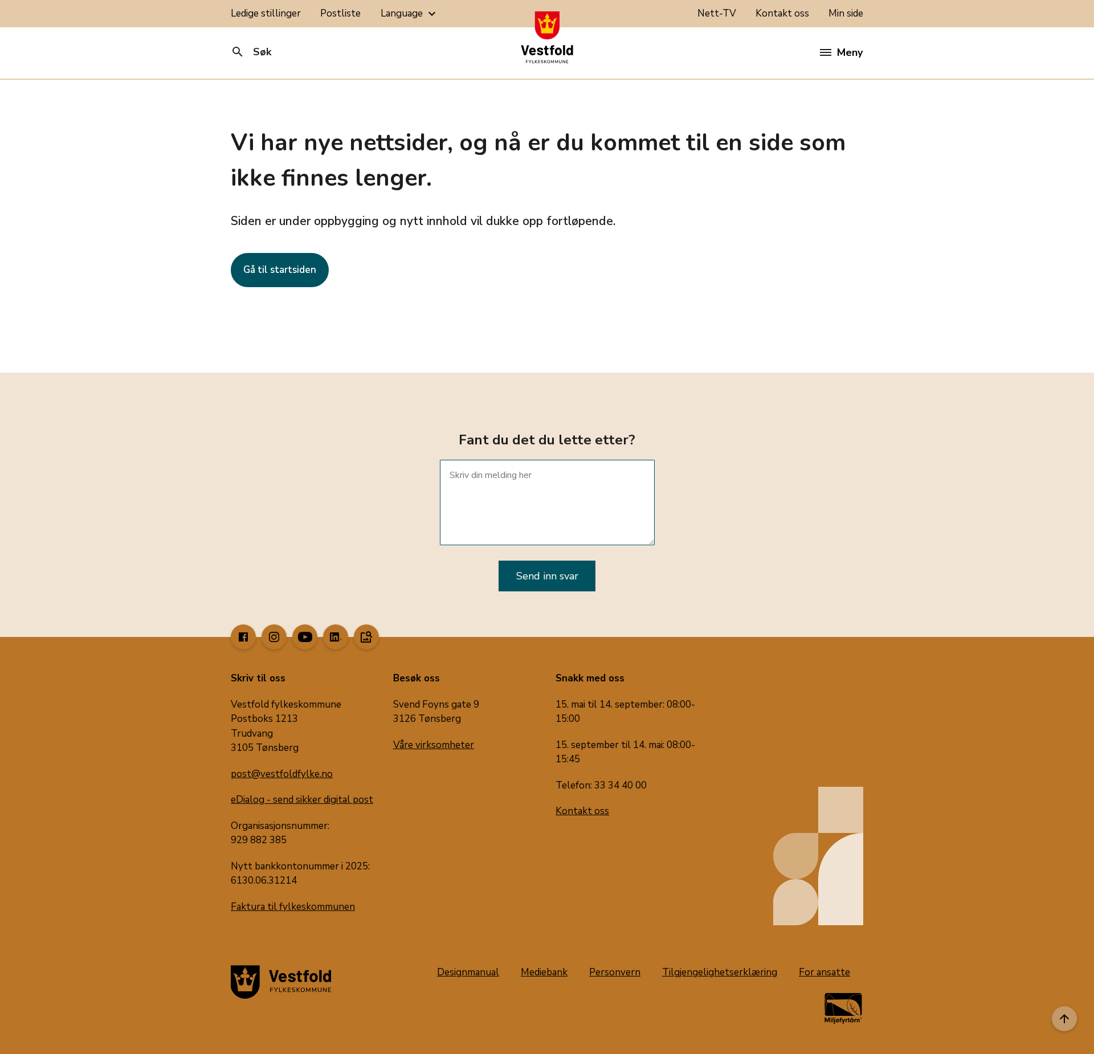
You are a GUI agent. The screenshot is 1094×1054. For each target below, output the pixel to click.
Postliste (340, 13)
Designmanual (468, 972)
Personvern (614, 972)
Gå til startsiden (279, 269)
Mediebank (544, 972)
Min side (845, 13)
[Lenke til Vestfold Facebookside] (243, 636)
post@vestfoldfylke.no (282, 774)
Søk (251, 52)
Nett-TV (716, 13)
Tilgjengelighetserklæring (719, 972)
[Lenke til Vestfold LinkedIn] (335, 636)
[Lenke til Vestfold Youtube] (304, 636)
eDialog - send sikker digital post (302, 799)
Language (410, 14)
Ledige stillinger (266, 13)
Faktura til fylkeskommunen (293, 906)
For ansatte (824, 972)
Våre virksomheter (433, 744)
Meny (850, 52)
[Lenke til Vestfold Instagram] (274, 636)
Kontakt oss (782, 13)
